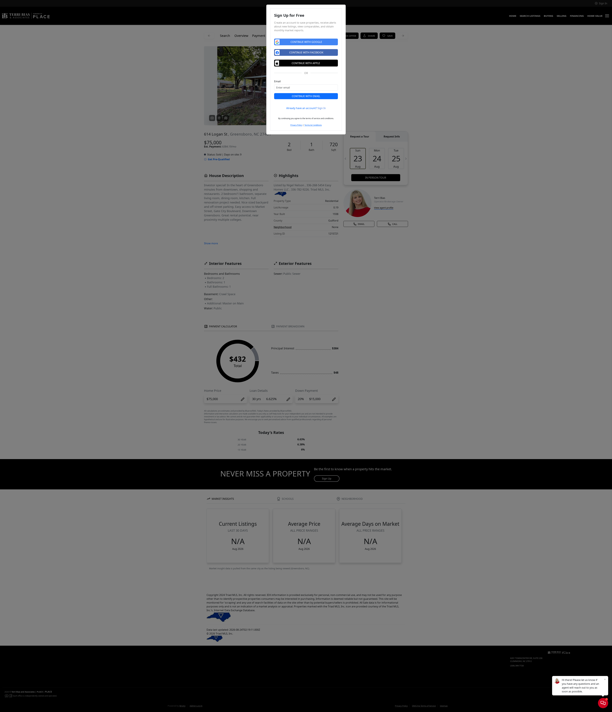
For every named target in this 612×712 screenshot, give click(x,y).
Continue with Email (306, 96)
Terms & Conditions (313, 125)
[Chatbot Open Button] (603, 703)
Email (277, 81)
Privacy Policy (296, 125)
